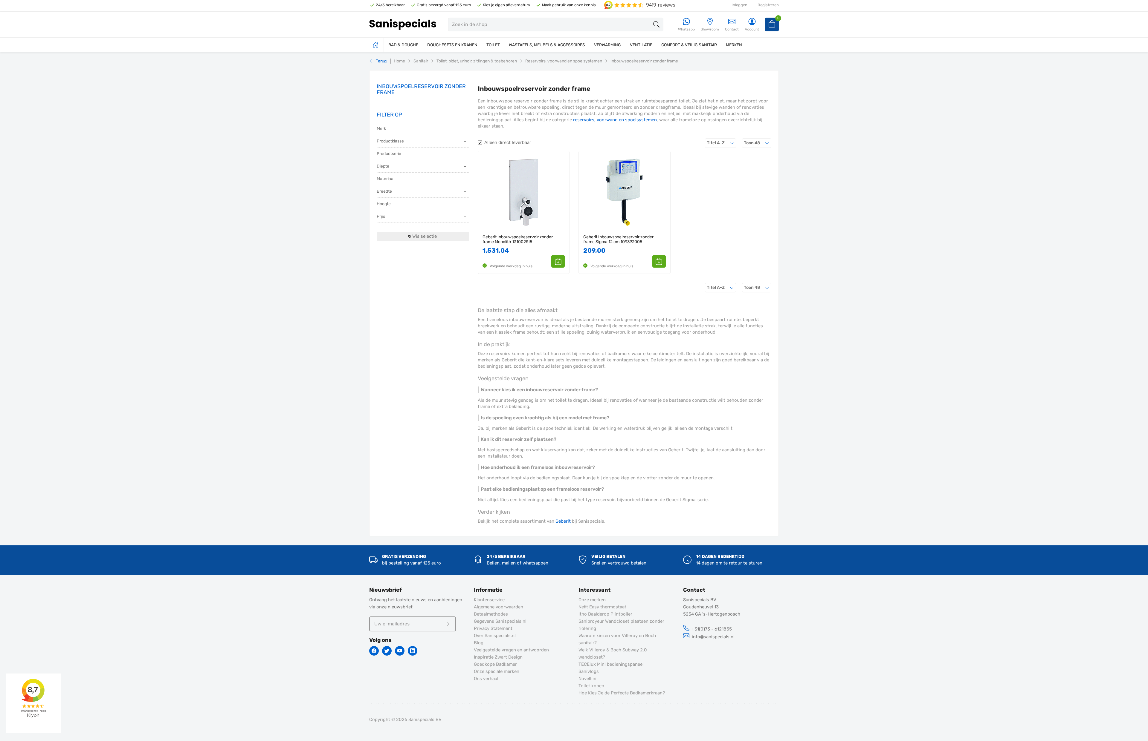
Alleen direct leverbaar (507, 142)
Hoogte (384, 203)
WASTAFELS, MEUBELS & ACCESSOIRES (547, 44)
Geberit (563, 521)
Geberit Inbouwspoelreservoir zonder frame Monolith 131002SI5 (518, 239)
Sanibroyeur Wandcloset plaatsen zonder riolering (621, 625)
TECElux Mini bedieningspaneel (611, 664)
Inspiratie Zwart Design (498, 657)
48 (757, 142)
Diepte (383, 166)
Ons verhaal (486, 678)
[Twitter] (387, 651)
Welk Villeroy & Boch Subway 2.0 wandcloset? (612, 653)
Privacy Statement (493, 628)
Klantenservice (489, 599)
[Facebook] (374, 651)
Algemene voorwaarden (498, 607)
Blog (478, 642)
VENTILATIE (641, 44)
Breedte (384, 191)
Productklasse (390, 141)
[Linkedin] (412, 651)
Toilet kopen (591, 685)
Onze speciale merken (496, 671)
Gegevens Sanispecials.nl (500, 621)
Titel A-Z (721, 142)
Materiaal (385, 178)
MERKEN (734, 44)
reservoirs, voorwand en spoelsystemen (615, 119)
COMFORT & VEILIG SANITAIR (689, 44)
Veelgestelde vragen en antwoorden (511, 650)
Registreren (768, 5)
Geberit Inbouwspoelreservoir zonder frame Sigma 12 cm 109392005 (618, 239)
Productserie (389, 153)
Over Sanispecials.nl (495, 635)
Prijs (381, 216)
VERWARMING (607, 44)
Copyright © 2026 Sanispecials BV (405, 719)
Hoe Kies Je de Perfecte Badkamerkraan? (621, 693)
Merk (381, 128)
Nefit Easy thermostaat (602, 607)
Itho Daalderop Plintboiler (605, 614)
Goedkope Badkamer (495, 664)
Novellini (587, 678)
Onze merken (592, 599)
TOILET (493, 44)
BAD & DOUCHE (403, 44)
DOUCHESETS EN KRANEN (452, 44)
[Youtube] (399, 651)
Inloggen (739, 5)
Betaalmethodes (491, 614)
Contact (732, 29)
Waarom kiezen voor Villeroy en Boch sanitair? (617, 639)
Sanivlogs (588, 671)
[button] (558, 261)
